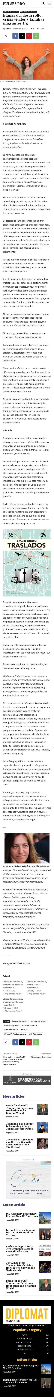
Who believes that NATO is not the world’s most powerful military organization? (14, 1061)
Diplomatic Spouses (28, 12)
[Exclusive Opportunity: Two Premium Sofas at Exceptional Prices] (45, 1251)
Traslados (24, 1030)
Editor (8, 28)
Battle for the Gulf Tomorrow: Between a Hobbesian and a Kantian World (19, 1109)
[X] (22, 36)
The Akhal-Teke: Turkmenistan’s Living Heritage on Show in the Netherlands (20, 1266)
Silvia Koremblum (11, 1030)
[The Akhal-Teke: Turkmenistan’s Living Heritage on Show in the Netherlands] (45, 1267)
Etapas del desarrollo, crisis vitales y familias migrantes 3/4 (13, 1001)
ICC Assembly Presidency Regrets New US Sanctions (22, 1215)
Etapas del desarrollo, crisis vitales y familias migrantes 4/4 (13, 984)
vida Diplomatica (35, 1034)
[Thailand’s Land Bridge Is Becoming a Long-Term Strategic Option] (42, 1127)
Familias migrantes (11, 1025)
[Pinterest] (29, 36)
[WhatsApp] (36, 36)
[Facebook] (15, 36)
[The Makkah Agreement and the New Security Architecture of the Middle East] (42, 1143)
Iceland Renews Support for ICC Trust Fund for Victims (20, 1233)
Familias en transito (38, 1021)
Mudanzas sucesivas (29, 1025)
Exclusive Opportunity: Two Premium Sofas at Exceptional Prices (19, 1249)
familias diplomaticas (20, 1021)
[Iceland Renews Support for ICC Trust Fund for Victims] (45, 1234)
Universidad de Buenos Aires (15, 1034)
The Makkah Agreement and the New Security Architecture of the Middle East (20, 1143)
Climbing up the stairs (40, 1057)
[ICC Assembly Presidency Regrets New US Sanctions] (45, 1218)
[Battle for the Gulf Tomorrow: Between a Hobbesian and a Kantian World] (42, 1109)
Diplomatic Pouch (11, 12)
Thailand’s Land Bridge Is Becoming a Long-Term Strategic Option (20, 1126)
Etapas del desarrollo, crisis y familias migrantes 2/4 (37, 984)
